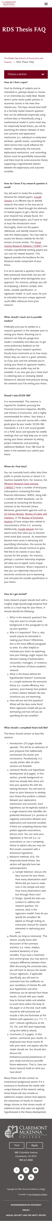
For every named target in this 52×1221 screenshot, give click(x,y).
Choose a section (17, 74)
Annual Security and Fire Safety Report (26, 1215)
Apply (34, 1145)
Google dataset (26, 529)
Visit (16, 1145)
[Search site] (40, 4)
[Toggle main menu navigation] (46, 4)
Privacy (26, 1210)
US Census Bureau (14, 514)
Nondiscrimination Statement (26, 1205)
